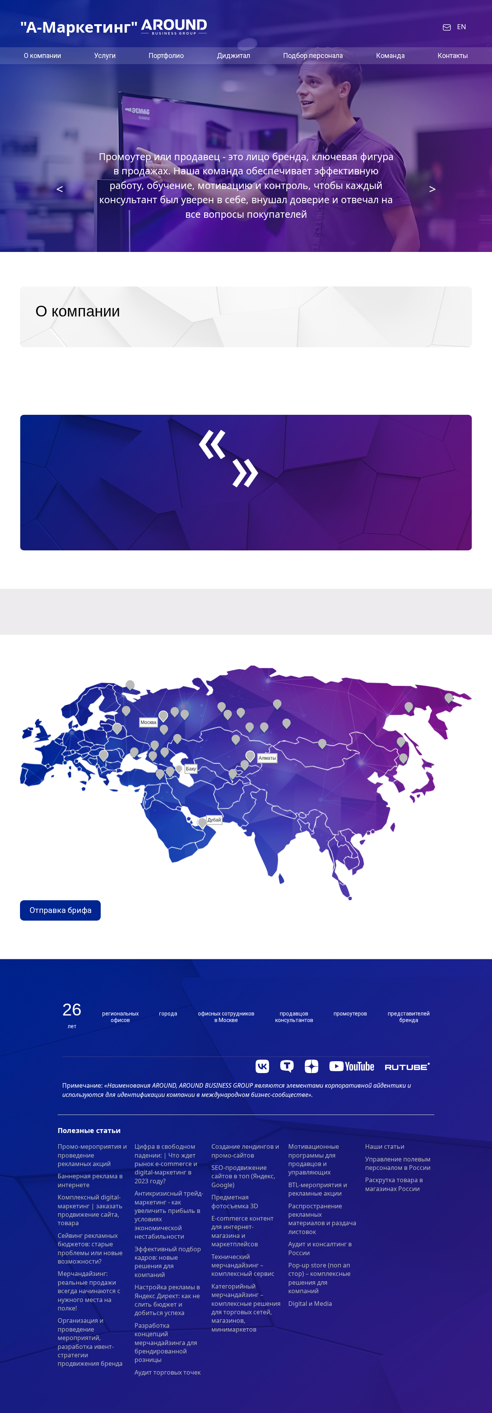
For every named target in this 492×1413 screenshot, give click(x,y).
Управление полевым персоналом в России (397, 1163)
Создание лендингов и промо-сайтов (245, 1150)
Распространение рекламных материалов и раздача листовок (322, 1219)
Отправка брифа (60, 910)
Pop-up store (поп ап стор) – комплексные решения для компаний (319, 1278)
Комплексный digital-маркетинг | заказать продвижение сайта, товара (90, 1210)
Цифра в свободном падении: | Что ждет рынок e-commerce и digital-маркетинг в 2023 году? (166, 1163)
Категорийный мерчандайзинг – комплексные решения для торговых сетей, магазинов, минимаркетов (246, 1307)
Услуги (105, 55)
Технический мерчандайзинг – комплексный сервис (242, 1265)
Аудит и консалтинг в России (320, 1248)
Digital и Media (310, 1303)
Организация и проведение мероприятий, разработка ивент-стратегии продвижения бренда (90, 1342)
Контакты (452, 55)
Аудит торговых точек (168, 1372)
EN (461, 27)
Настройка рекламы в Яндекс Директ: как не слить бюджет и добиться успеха (167, 1300)
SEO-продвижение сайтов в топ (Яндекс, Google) (243, 1176)
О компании (42, 55)
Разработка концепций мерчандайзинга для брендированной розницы (166, 1342)
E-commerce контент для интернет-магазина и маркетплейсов (242, 1231)
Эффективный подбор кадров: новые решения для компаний (168, 1262)
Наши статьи (384, 1146)
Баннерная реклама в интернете (90, 1180)
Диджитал (233, 55)
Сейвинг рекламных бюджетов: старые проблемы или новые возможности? (90, 1248)
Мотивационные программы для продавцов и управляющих (313, 1159)
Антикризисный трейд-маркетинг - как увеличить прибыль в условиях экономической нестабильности (169, 1215)
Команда (390, 55)
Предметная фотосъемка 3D (234, 1201)
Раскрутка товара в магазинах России (394, 1184)
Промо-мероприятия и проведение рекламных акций (92, 1155)
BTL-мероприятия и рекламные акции (317, 1189)
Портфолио (166, 55)
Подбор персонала (313, 55)
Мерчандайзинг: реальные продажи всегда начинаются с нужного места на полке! (89, 1290)
